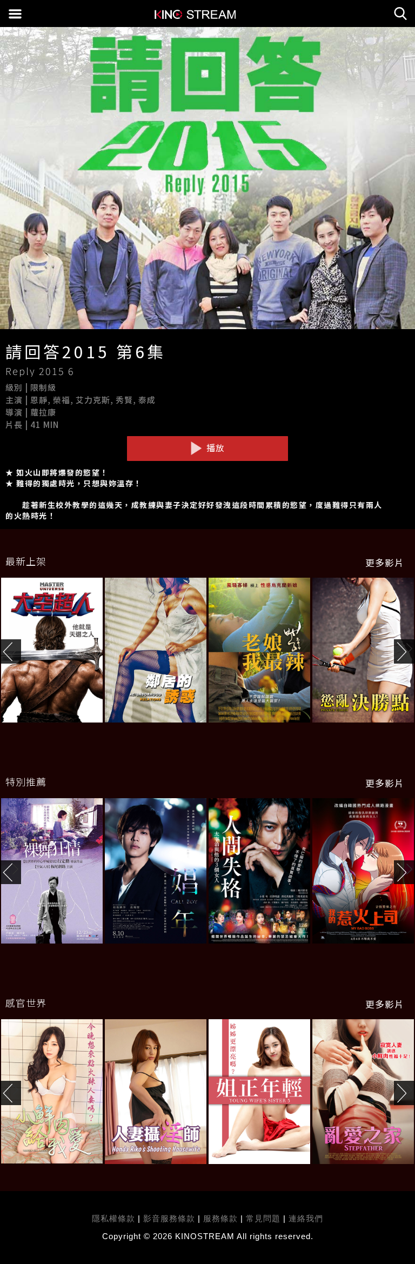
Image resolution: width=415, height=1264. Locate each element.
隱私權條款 (113, 1218)
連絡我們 (306, 1218)
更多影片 (384, 562)
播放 (214, 447)
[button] (404, 651)
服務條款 (221, 1218)
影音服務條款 (169, 1218)
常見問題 (263, 1218)
